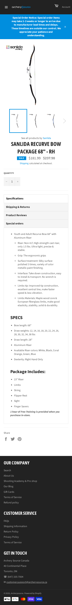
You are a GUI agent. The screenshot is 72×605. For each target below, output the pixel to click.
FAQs (6, 521)
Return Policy (11, 532)
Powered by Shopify (32, 593)
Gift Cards (9, 492)
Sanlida (47, 138)
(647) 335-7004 (15, 577)
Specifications (14, 199)
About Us (9, 476)
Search (7, 470)
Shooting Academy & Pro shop (20, 481)
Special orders (14, 223)
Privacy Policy (11, 537)
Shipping (24, 163)
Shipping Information (15, 526)
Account (66, 7)
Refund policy (11, 502)
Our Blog (8, 486)
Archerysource (17, 593)
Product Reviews (16, 215)
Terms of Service (13, 497)
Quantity (9, 173)
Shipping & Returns (18, 207)
